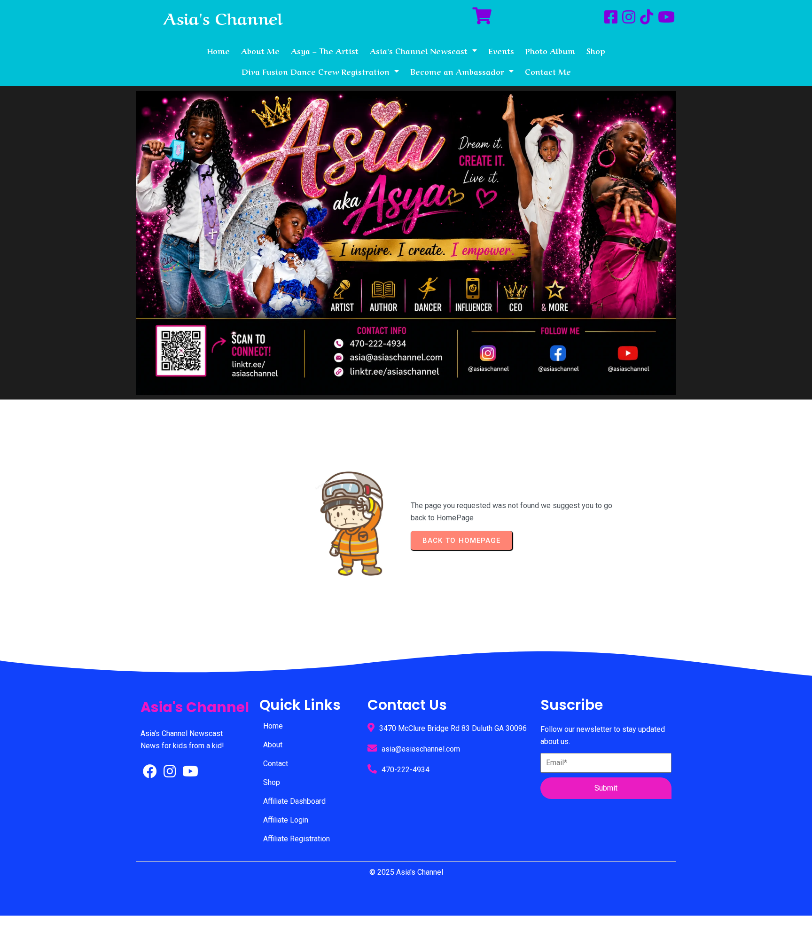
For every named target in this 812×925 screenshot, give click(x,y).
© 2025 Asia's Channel (406, 872)
